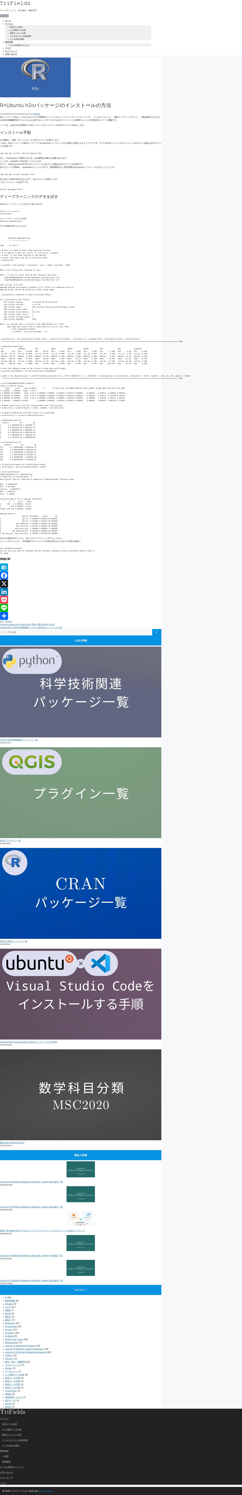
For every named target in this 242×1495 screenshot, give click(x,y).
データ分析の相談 (17, 39)
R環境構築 (10, 1301)
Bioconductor (11, 1342)
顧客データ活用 (12, 1381)
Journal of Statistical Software (20, 1346)
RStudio (9, 1304)
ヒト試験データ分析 (18, 30)
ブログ (8, 48)
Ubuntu (8, 621)
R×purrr (9, 1329)
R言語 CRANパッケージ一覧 (13, 941)
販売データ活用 (12, 1378)
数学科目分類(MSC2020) (12, 1143)
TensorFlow (11, 1391)
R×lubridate (11, 1326)
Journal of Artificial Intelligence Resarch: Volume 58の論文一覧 (31, 1207)
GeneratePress (46, 1491)
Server (8, 1403)
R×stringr (9, 1333)
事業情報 (9, 42)
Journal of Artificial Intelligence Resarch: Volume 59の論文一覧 (31, 1182)
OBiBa (8, 1394)
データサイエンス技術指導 (20, 36)
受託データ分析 (16, 27)
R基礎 (8, 1310)
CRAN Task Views (14, 1339)
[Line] (80, 608)
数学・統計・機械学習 (15, 1362)
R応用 (8, 1313)
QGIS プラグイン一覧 (10, 840)
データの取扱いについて (19, 45)
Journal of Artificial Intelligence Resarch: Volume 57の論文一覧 (31, 1255)
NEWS (8, 1407)
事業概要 (6, 1461)
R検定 (8, 1320)
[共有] (80, 616)
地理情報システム (13, 1397)
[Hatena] (80, 567)
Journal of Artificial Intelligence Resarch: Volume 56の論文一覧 (31, 1280)
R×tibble (9, 1336)
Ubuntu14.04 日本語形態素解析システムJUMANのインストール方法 (31, 627)
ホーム (8, 20)
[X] (80, 584)
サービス (9, 23)
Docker (8, 1368)
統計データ (10, 1400)
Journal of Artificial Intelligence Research (25, 1352)
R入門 (8, 1307)
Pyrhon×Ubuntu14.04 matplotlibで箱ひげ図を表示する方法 (27, 624)
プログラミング (12, 1365)
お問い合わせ (11, 54)
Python (8, 1355)
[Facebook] (80, 575)
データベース (11, 1371)
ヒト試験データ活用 (14, 1374)
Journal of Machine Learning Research (24, 1349)
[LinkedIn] (80, 592)
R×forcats (10, 1323)
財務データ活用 (12, 1384)
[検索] (156, 632)
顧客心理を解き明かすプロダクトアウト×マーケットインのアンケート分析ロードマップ (42, 1230)
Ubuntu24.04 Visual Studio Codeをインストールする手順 (28, 1042)
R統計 (8, 1317)
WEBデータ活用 (12, 1387)
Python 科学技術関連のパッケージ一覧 (19, 740)
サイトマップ (11, 51)
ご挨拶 (5, 1456)
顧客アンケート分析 (18, 33)
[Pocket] (80, 600)
